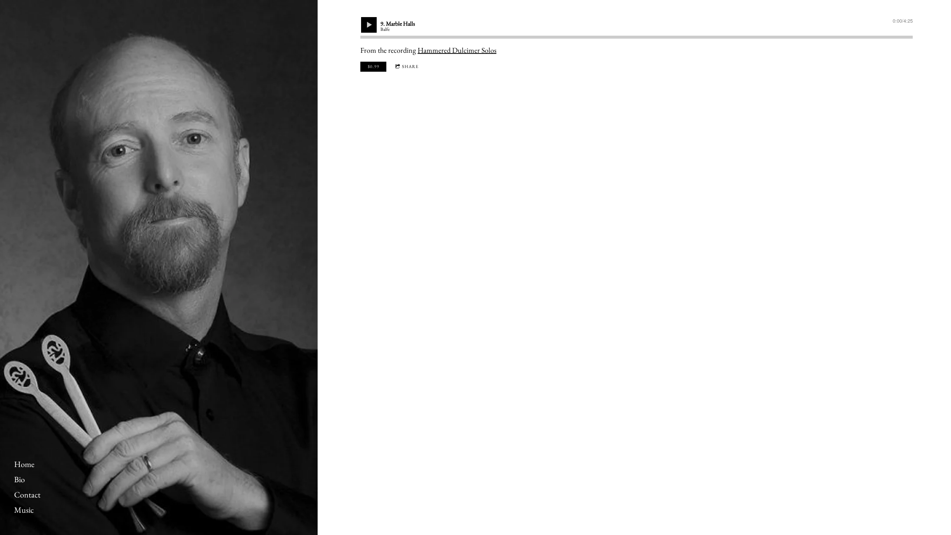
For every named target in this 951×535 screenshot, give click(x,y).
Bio (19, 480)
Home (24, 464)
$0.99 (373, 66)
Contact (27, 495)
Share (410, 66)
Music (24, 510)
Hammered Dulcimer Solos (457, 50)
